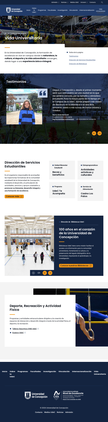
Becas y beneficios (58, 173)
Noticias (64, 2)
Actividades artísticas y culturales (87, 172)
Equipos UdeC (18, 333)
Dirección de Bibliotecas (78, 64)
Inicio (28, 10)
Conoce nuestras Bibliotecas (74, 265)
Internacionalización (87, 10)
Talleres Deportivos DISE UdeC (24, 329)
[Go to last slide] (94, 133)
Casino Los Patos (87, 195)
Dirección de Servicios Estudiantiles (82, 60)
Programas (42, 10)
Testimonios (73, 56)
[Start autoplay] (33, 273)
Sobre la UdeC (34, 10)
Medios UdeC (74, 2)
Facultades (52, 10)
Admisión (54, 2)
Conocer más (12, 196)
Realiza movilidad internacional (63, 119)
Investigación (63, 10)
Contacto (93, 2)
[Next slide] (99, 133)
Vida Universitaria (100, 10)
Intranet (83, 2)
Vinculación (73, 10)
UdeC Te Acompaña (59, 192)
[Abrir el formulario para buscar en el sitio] (102, 2)
